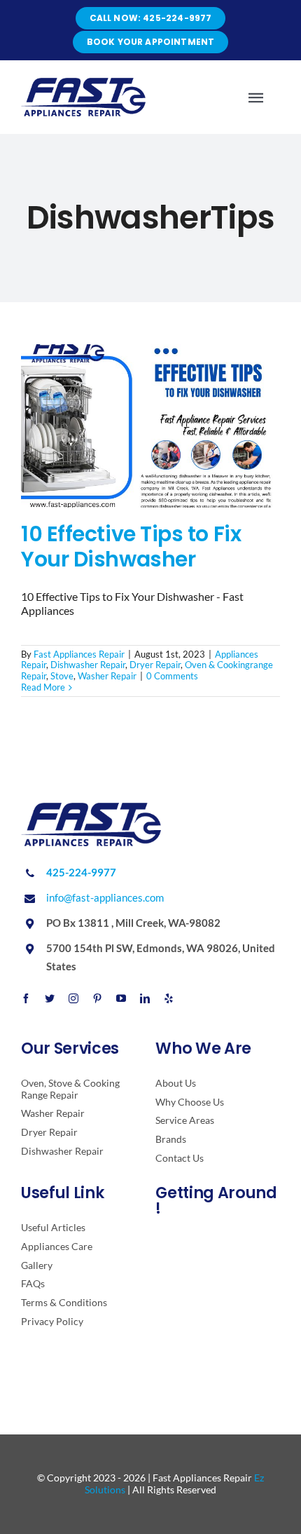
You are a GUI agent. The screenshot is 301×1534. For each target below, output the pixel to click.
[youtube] (121, 998)
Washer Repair (107, 675)
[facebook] (26, 998)
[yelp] (169, 998)
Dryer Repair (155, 664)
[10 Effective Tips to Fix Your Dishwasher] (150, 426)
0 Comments (172, 675)
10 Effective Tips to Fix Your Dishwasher (131, 546)
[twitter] (50, 998)
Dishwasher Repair (87, 664)
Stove (62, 675)
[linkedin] (145, 998)
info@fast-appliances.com (105, 897)
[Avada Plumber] (83, 83)
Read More (43, 687)
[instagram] (73, 998)
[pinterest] (97, 998)
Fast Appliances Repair (79, 654)
